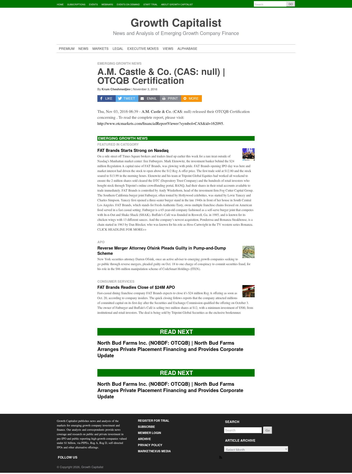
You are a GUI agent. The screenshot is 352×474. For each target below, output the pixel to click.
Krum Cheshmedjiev (116, 89)
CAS (178, 111)
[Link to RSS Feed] (221, 457)
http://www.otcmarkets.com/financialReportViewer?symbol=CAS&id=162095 (160, 123)
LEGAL (118, 48)
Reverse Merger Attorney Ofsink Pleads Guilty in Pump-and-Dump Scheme (161, 250)
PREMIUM (66, 48)
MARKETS (100, 48)
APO (100, 242)
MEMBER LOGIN (149, 433)
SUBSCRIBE (146, 427)
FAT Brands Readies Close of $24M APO (136, 287)
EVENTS (93, 4)
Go (268, 430)
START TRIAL (150, 4)
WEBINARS (107, 4)
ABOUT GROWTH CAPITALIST (177, 4)
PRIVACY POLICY (150, 445)
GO (291, 4)
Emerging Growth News (119, 63)
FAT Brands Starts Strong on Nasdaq (132, 150)
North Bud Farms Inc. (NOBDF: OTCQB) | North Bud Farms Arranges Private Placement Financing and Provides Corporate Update (170, 349)
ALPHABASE (187, 48)
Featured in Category (118, 144)
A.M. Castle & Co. (157, 111)
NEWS (83, 48)
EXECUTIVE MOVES (143, 48)
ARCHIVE (144, 439)
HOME (60, 4)
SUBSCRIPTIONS (76, 4)
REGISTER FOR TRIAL (153, 420)
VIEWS (168, 48)
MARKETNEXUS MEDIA (154, 451)
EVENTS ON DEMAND (128, 4)
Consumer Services (115, 281)
